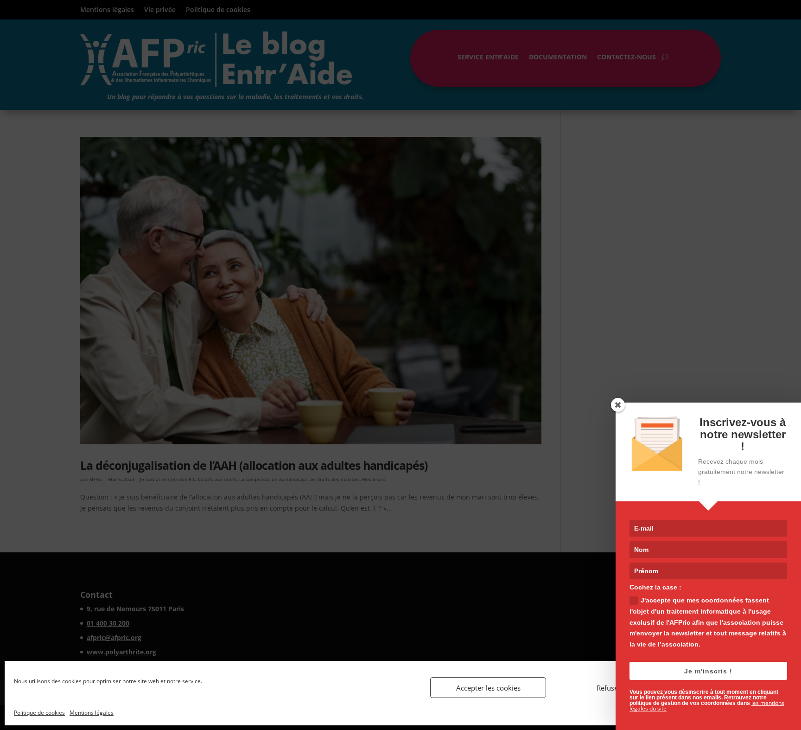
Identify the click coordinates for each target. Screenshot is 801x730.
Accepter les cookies (488, 687)
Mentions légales (92, 713)
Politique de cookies (39, 713)
